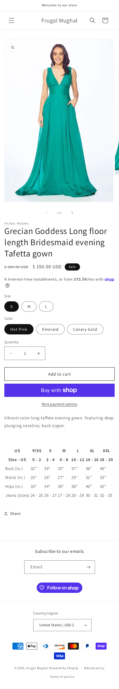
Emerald (50, 329)
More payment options (59, 404)
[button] (11, 20)
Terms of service (62, 677)
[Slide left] (46, 212)
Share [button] (15, 513)
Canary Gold (85, 329)
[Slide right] (72, 212)
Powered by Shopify (64, 668)
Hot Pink (18, 329)
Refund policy (94, 668)
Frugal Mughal (37, 668)
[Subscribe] (88, 567)
